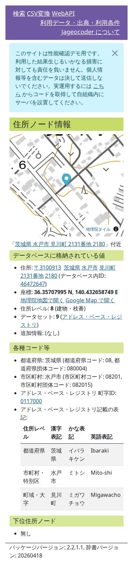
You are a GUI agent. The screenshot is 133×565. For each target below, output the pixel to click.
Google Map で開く (90, 300)
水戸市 (90, 267)
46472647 (32, 284)
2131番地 (32, 275)
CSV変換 (38, 13)
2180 (51, 275)
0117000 (31, 401)
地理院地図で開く (42, 300)
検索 (19, 13)
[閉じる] (115, 53)
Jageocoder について (90, 32)
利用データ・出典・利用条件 (80, 22)
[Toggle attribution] (116, 229)
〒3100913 (47, 267)
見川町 (107, 267)
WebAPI (63, 13)
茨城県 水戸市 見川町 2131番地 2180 (60, 244)
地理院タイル (98, 229)
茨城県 (72, 267)
